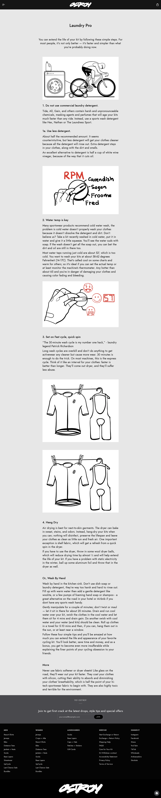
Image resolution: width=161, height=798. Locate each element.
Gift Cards (71, 749)
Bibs (5, 742)
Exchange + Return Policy (109, 738)
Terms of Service (106, 764)
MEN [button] (6, 730)
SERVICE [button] (103, 730)
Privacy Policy (104, 760)
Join (98, 717)
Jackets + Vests (9, 749)
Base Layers (8, 756)
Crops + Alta (41, 738)
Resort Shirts (9, 734)
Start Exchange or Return (109, 734)
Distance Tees (9, 745)
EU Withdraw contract (108, 753)
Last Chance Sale (10, 767)
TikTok (133, 749)
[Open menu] (5, 4)
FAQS (101, 745)
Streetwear (8, 760)
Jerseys (6, 738)
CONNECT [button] (135, 730)
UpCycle (7, 764)
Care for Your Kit (105, 749)
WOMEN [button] (39, 730)
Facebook (135, 738)
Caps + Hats (72, 742)
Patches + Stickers (74, 745)
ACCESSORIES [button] (73, 730)
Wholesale (135, 753)
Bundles (7, 771)
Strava (133, 742)
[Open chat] (156, 793)
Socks (6, 753)
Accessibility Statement (108, 756)
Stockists (134, 760)
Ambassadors (136, 756)
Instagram (134, 734)
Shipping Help (105, 742)
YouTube (134, 745)
